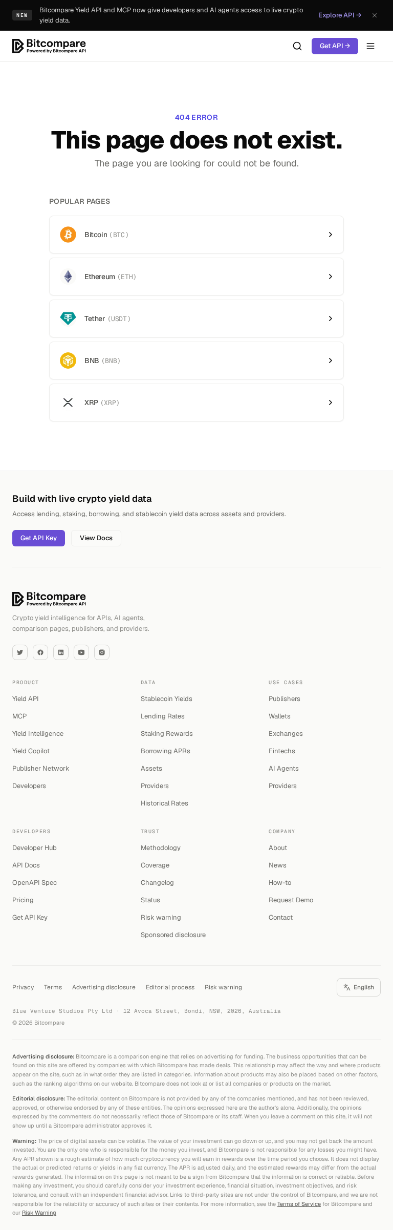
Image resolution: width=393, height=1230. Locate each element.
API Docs (26, 865)
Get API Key (38, 538)
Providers (155, 785)
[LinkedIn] (61, 652)
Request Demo (291, 900)
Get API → (335, 45)
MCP (19, 716)
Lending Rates (163, 716)
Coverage (155, 865)
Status (150, 900)
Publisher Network (41, 768)
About (278, 847)
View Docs (96, 538)
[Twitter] (20, 652)
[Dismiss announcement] (374, 15)
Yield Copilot (31, 751)
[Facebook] (40, 652)
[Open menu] (370, 46)
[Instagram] (102, 652)
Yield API (25, 698)
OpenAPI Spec (34, 882)
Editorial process (170, 987)
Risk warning (161, 917)
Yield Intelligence (37, 733)
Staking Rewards (167, 733)
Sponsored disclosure (173, 934)
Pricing (23, 900)
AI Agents (284, 768)
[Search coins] (297, 46)
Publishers (284, 698)
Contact (281, 917)
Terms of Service (299, 1203)
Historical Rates (164, 803)
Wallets (280, 716)
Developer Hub (34, 847)
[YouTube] (81, 652)
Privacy (23, 987)
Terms (53, 987)
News (278, 865)
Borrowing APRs (165, 751)
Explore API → (339, 15)
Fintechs (282, 751)
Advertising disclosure (104, 987)
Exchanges (286, 733)
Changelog (157, 882)
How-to (280, 882)
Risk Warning (39, 1212)
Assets (151, 768)
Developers (29, 785)
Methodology (161, 847)
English (364, 987)
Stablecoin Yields (166, 698)
